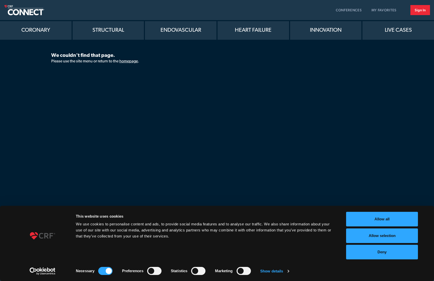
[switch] (154, 271)
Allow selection (382, 235)
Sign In (420, 10)
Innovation (326, 30)
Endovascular (180, 30)
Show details (271, 271)
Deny (382, 252)
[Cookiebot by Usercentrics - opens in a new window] (43, 271)
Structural (108, 30)
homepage (128, 61)
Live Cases (398, 30)
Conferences (349, 10)
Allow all (382, 219)
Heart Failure (253, 30)
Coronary (35, 30)
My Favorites (384, 10)
